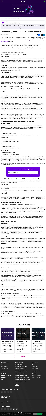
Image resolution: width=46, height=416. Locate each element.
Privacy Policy (35, 366)
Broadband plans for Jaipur (20, 368)
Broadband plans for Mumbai (21, 370)
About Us (3, 364)
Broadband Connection (19, 364)
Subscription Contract (36, 370)
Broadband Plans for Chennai (21, 375)
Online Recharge (4, 368)
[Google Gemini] (5, 392)
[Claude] (8, 392)
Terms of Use (35, 368)
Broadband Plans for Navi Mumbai (22, 377)
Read (7, 340)
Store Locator (4, 373)
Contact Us (34, 373)
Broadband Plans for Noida (20, 381)
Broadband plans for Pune (20, 373)
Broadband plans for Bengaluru (21, 366)
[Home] (23, 1)
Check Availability (4, 366)
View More (23, 356)
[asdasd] (2, 409)
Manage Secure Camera (6, 375)
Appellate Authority (36, 375)
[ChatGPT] (2, 392)
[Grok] (11, 392)
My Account (3, 377)
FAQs (33, 364)
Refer (2, 370)
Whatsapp (44, 1)
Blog (2, 379)
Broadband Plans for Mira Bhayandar (22, 379)
